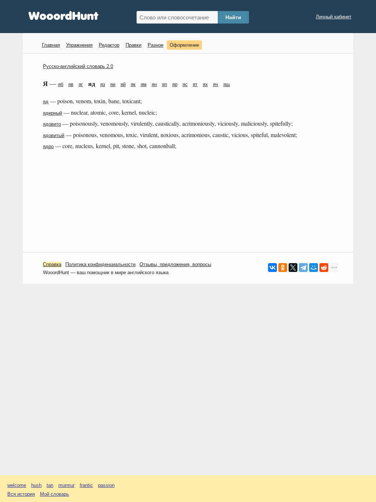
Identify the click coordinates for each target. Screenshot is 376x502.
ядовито (52, 124)
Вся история (21, 494)
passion (106, 485)
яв (70, 84)
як (133, 84)
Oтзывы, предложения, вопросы (175, 264)
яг (81, 84)
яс (185, 84)
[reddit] (323, 267)
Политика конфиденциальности (100, 264)
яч (215, 84)
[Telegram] (303, 267)
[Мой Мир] (313, 267)
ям (144, 84)
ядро (48, 146)
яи (112, 84)
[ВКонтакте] (272, 267)
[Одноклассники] (282, 267)
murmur (66, 485)
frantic (86, 485)
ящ (226, 84)
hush (36, 485)
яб (60, 84)
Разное (155, 45)
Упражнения (79, 45)
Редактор (109, 45)
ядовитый (53, 135)
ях (205, 84)
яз (102, 84)
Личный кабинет (333, 16)
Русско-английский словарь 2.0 (78, 66)
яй (123, 84)
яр (174, 84)
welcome (16, 485)
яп (164, 84)
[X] (293, 267)
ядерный (52, 113)
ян (154, 84)
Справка (52, 264)
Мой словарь (54, 494)
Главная (51, 45)
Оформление (184, 45)
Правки (133, 45)
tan (50, 485)
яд (45, 101)
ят (195, 84)
